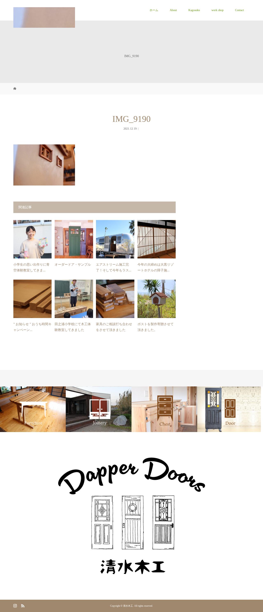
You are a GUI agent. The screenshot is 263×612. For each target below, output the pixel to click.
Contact (239, 10)
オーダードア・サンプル (73, 264)
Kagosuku (194, 10)
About (173, 10)
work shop (217, 10)
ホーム (154, 10)
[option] (33, 409)
